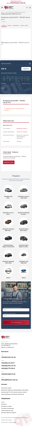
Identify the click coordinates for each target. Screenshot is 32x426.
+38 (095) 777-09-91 (8, 368)
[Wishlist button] (30, 64)
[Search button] (27, 7)
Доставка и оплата (6, 406)
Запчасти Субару (19, 417)
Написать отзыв (8, 162)
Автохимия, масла (6, 388)
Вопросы (15, 152)
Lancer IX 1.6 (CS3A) (22, 131)
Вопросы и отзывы (24, 25)
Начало (2, 12)
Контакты (3, 404)
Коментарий (7, 152)
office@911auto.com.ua (9, 380)
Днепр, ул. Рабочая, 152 (7, 347)
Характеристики (16, 25)
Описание (9, 25)
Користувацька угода (7, 410)
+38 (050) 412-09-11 (7, 363)
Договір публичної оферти (8, 412)
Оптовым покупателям (7, 408)
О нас (2, 402)
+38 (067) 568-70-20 (8, 374)
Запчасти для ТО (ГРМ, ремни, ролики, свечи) (13, 392)
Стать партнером (16, 322)
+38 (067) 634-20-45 (8, 357)
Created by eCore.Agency (6, 420)
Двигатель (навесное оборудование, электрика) (15, 12)
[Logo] (9, 7)
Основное (4, 25)
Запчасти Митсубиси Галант (7, 417)
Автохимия (25, 417)
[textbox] (26, 83)
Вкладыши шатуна (22, 128)
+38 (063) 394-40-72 (8, 366)
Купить (26, 69)
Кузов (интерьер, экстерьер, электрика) (12, 394)
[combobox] (26, 83)
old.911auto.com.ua (17, 3)
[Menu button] (2, 7)
